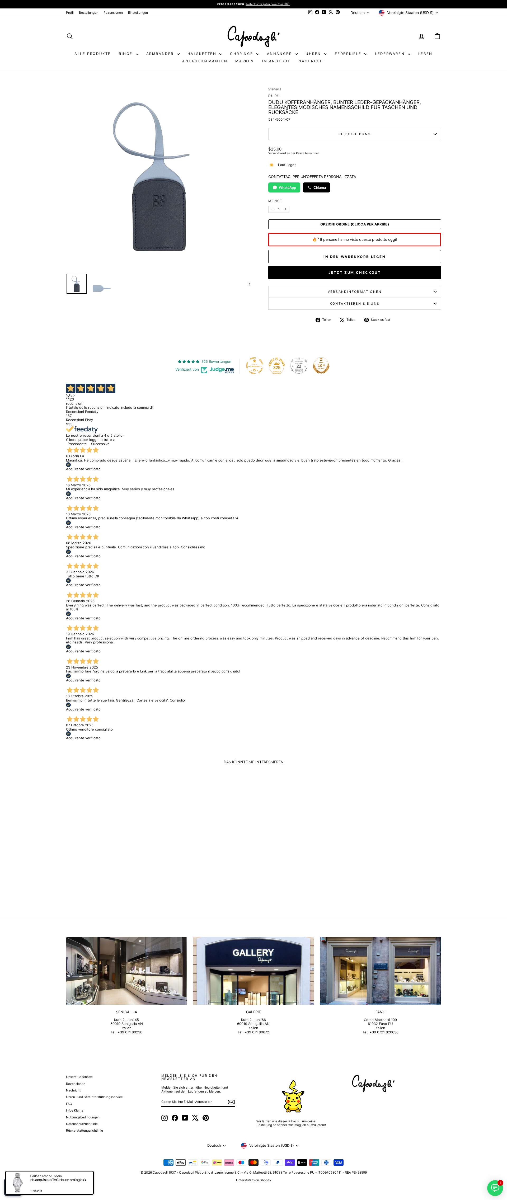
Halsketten (202, 53)
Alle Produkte (92, 53)
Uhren (314, 53)
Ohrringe (242, 53)
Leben (425, 53)
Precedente (77, 444)
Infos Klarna (74, 1110)
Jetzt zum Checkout (354, 272)
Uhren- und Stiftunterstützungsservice (94, 1097)
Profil (70, 13)
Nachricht (311, 61)
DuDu (274, 96)
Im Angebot (276, 61)
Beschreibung (355, 134)
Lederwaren (390, 53)
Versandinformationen (355, 292)
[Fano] (380, 971)
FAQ (69, 1104)
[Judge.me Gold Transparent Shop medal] (254, 365)
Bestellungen (88, 13)
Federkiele (349, 53)
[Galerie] (253, 971)
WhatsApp (287, 187)
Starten (273, 89)
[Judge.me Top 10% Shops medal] (321, 365)
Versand (273, 153)
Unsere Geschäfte (79, 1077)
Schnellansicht (111, 861)
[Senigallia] (126, 971)
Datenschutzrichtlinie (82, 1124)
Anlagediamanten (204, 61)
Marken (244, 61)
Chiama (319, 187)
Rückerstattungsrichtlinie (84, 1130)
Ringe (126, 53)
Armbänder (161, 53)
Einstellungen (138, 13)
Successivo (100, 444)
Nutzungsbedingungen (83, 1117)
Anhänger (280, 53)
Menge (275, 201)
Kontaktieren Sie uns (355, 303)
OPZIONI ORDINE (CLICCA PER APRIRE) (354, 224)
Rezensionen (113, 13)
